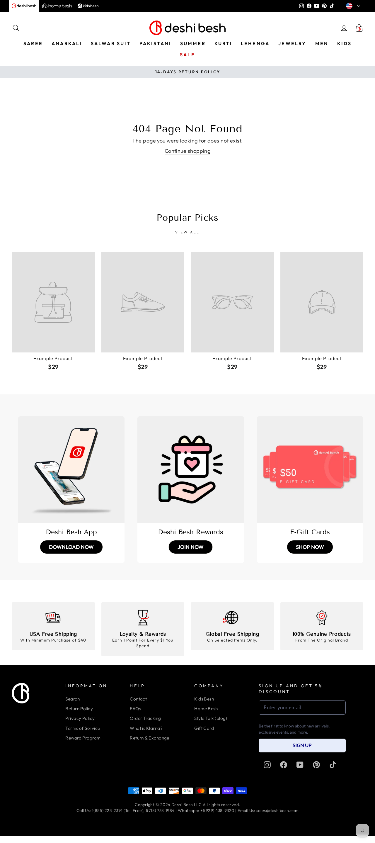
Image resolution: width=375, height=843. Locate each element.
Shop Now (310, 547)
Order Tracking (145, 718)
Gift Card (204, 728)
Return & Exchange (149, 738)
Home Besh (206, 708)
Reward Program (82, 738)
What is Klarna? (146, 728)
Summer (193, 43)
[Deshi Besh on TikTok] (332, 764)
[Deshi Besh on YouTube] (300, 764)
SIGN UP (302, 745)
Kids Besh (204, 699)
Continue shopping (188, 150)
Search (72, 699)
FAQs (135, 708)
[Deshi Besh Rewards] (190, 469)
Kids (344, 43)
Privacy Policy (80, 718)
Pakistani (155, 43)
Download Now (71, 547)
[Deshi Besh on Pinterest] (316, 764)
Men (322, 43)
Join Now (191, 547)
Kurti (223, 43)
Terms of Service (82, 728)
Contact (138, 699)
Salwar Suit (111, 43)
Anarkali (67, 43)
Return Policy (79, 708)
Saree (33, 43)
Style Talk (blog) (210, 718)
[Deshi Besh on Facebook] (283, 764)
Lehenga (255, 43)
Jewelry (292, 43)
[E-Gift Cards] (310, 469)
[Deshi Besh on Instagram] (267, 764)
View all (187, 232)
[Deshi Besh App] (71, 469)
